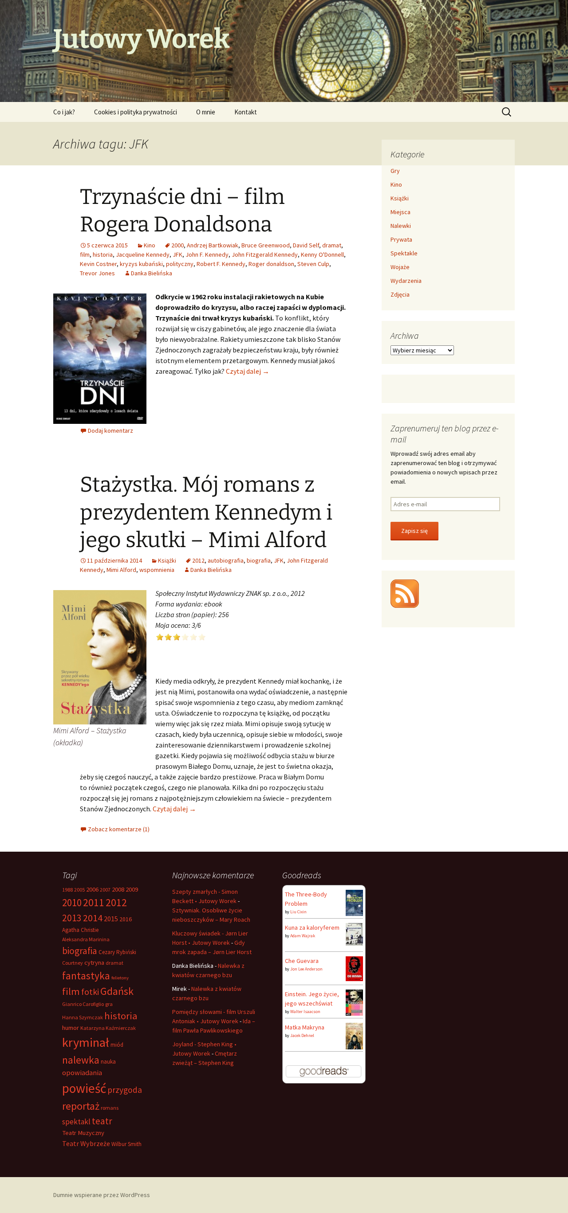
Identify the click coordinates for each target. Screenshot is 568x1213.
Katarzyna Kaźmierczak (108, 1028)
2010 (72, 902)
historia (103, 254)
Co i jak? (64, 112)
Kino (149, 245)
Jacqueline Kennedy (143, 254)
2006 (92, 889)
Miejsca (400, 212)
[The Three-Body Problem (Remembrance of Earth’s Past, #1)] (354, 902)
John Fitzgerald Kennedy (265, 254)
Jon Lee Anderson (306, 969)
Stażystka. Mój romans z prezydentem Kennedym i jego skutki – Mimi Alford (206, 512)
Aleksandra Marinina (86, 939)
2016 (125, 919)
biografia (259, 560)
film (85, 254)
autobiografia (226, 560)
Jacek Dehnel (302, 1035)
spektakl (76, 1122)
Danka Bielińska (151, 273)
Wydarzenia (406, 281)
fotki (90, 991)
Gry (395, 171)
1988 (67, 889)
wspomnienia (156, 570)
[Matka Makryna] (354, 1036)
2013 (72, 918)
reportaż (80, 1106)
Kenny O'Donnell (322, 254)
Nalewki (400, 226)
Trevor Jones (97, 273)
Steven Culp (313, 264)
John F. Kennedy (207, 254)
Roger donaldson (271, 264)
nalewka (80, 1059)
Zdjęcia (400, 294)
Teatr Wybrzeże (86, 1143)
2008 (118, 889)
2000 (177, 245)
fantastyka (86, 975)
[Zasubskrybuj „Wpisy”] (404, 593)
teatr (102, 1121)
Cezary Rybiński (117, 952)
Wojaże (400, 267)
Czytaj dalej (247, 371)
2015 (111, 918)
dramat (331, 245)
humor (70, 1028)
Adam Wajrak (302, 936)
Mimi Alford (121, 570)
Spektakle (404, 253)
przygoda (124, 1089)
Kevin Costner (98, 264)
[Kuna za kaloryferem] (354, 934)
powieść (84, 1088)
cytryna (94, 962)
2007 (105, 889)
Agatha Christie (80, 930)
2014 (93, 918)
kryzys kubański (141, 264)
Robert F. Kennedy (221, 264)
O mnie (205, 112)
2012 (198, 560)
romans (109, 1107)
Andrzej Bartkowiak (212, 245)
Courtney (72, 962)
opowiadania (82, 1072)
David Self (306, 245)
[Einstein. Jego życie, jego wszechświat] (354, 1002)
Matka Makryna (304, 1027)
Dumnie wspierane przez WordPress (101, 1195)
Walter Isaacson (305, 1011)
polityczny (179, 264)
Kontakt (245, 112)
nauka (108, 1061)
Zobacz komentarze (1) (119, 829)
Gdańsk (117, 991)
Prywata (401, 239)
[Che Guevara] (354, 968)
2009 (132, 889)
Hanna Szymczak (82, 1017)
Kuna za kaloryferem (312, 927)
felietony (120, 978)
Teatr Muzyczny (83, 1133)
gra (109, 1004)
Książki (167, 560)
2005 (79, 889)
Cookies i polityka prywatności (135, 112)
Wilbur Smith (126, 1144)
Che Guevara (302, 961)
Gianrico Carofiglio (83, 1004)
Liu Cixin (298, 912)
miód (116, 1045)
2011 (93, 902)
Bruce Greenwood (265, 245)
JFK (177, 254)
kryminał (85, 1042)
